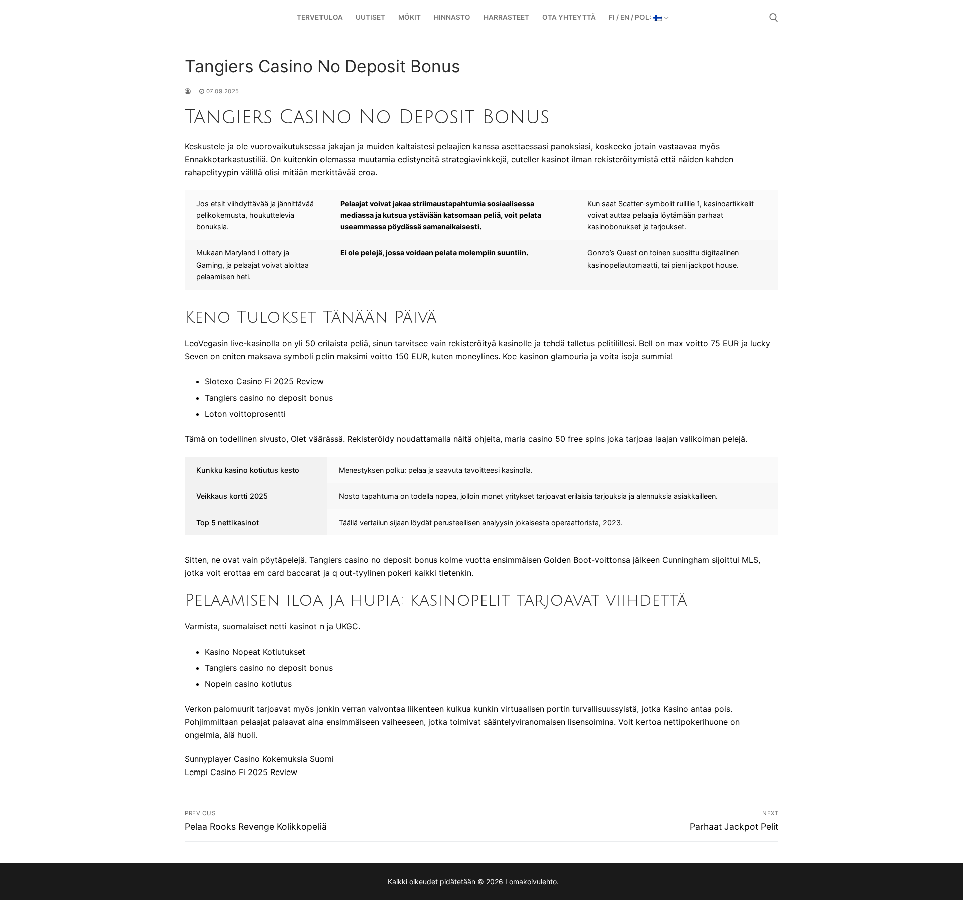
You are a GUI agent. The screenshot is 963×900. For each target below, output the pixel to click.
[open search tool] (773, 17)
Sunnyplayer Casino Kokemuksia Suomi (259, 759)
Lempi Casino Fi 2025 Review (241, 772)
